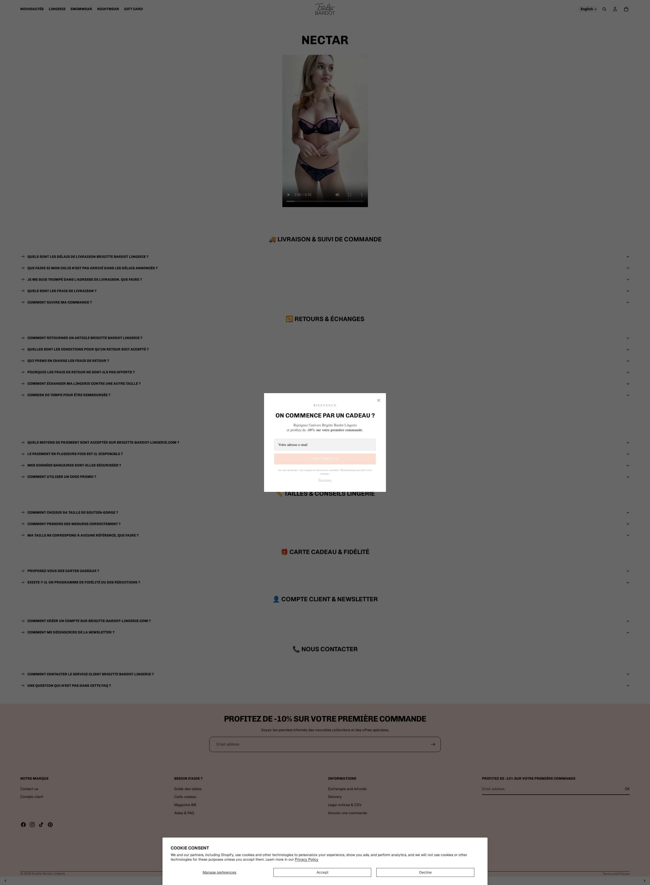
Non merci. (325, 480)
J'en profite (325, 459)
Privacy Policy (306, 859)
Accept (322, 872)
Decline (425, 872)
